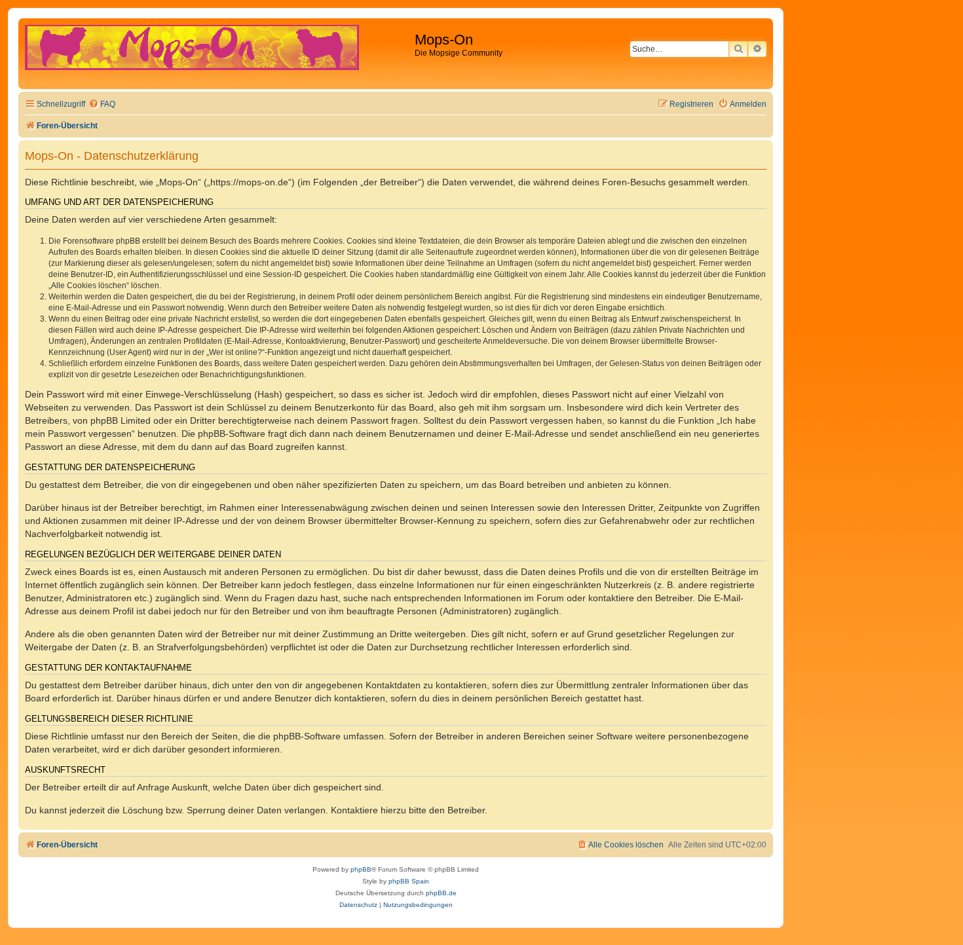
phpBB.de (441, 893)
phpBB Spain (408, 881)
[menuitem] (101, 104)
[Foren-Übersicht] (218, 54)
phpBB (360, 869)
